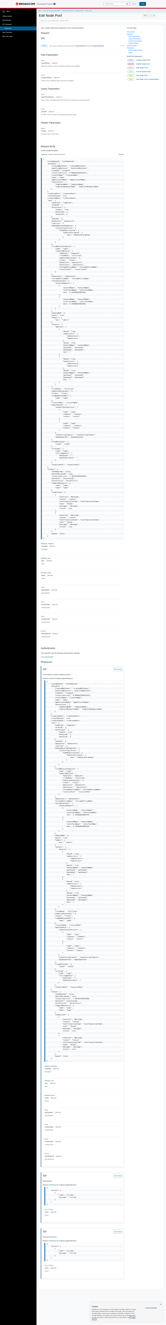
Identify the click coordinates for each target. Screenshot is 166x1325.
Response (130, 48)
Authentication (6, 20)
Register (134, 3)
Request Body (133, 43)
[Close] (160, 1304)
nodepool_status (46, 573)
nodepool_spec (46, 558)
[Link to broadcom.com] (25, 3)
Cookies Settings (151, 1308)
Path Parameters (134, 36)
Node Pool (8, 28)
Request (130, 34)
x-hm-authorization (47, 657)
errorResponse (54, 1185)
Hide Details (118, 669)
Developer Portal (45, 4)
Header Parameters (135, 41)
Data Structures (7, 32)
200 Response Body (135, 50)
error (51, 1209)
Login (142, 3)
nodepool (44, 154)
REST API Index (7, 36)
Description (131, 32)
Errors (131, 52)
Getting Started (7, 16)
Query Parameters (135, 39)
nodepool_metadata (47, 543)
